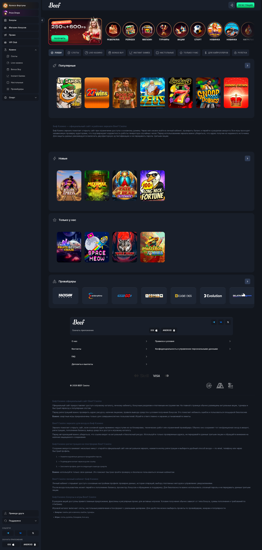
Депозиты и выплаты (82, 364)
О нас (74, 341)
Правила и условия (164, 341)
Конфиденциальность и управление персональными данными (186, 349)
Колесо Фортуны (17, 5)
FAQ (73, 356)
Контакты (76, 349)
